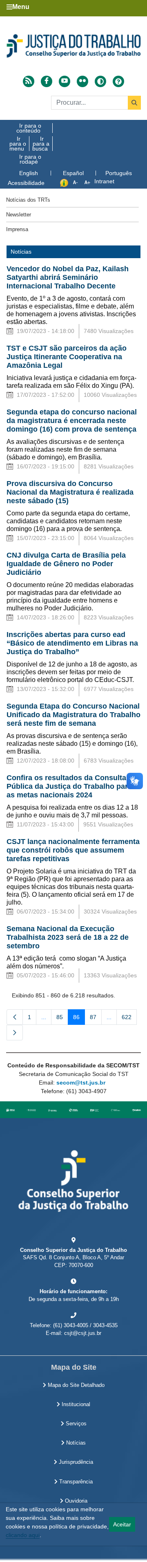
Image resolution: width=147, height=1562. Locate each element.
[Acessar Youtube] (64, 81)
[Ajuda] (118, 81)
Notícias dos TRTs (28, 200)
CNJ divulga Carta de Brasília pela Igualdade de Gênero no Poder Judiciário (66, 563)
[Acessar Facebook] (46, 81)
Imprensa (17, 229)
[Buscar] (134, 103)
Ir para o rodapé (30, 159)
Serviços (75, 1424)
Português (118, 173)
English (28, 173)
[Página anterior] (15, 1017)
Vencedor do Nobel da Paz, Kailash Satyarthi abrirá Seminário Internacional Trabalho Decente (68, 277)
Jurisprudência (75, 1462)
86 (79, 1019)
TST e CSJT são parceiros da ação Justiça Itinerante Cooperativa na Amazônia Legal (67, 356)
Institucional (75, 1404)
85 (62, 1019)
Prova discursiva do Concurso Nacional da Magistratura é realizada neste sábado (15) (70, 492)
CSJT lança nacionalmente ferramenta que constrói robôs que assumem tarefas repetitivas (73, 850)
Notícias (75, 1443)
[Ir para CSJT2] (73, 45)
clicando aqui (23, 1535)
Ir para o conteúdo (28, 128)
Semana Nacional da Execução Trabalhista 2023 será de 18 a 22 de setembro (68, 937)
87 (96, 1019)
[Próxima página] (15, 1032)
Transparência (75, 1482)
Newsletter (18, 215)
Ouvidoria (75, 1501)
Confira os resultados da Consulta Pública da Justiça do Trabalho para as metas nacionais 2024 (69, 786)
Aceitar (122, 1524)
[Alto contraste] (100, 81)
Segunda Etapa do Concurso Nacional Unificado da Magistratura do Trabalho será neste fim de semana (73, 714)
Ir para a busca (40, 143)
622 (129, 1019)
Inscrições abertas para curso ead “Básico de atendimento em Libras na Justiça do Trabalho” (72, 643)
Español (73, 173)
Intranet (104, 181)
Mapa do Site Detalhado (75, 1385)
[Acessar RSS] (28, 81)
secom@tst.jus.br (80, 1082)
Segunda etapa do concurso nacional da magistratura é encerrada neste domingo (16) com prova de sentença (72, 420)
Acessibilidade (26, 183)
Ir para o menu (17, 143)
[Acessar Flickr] (82, 81)
